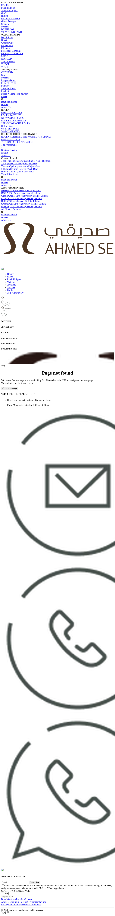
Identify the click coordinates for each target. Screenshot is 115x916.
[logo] (9, 870)
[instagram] (8, 913)
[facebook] (5, 913)
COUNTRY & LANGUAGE (15, 891)
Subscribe (34, 882)
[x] (2, 913)
